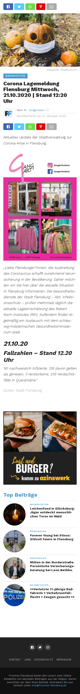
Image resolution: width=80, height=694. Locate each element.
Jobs (27, 659)
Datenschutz (43, 659)
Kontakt (15, 659)
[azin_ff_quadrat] (40, 484)
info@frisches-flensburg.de (49, 685)
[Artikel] (40, 259)
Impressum (63, 659)
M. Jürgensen (34, 110)
